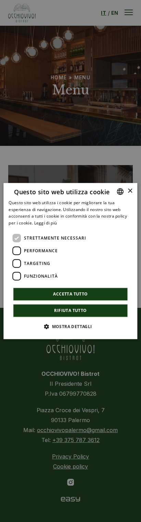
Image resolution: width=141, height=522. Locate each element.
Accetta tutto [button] (70, 294)
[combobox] (120, 191)
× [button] (129, 191)
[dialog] (70, 261)
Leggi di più (45, 223)
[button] (70, 326)
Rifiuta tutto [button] (70, 310)
